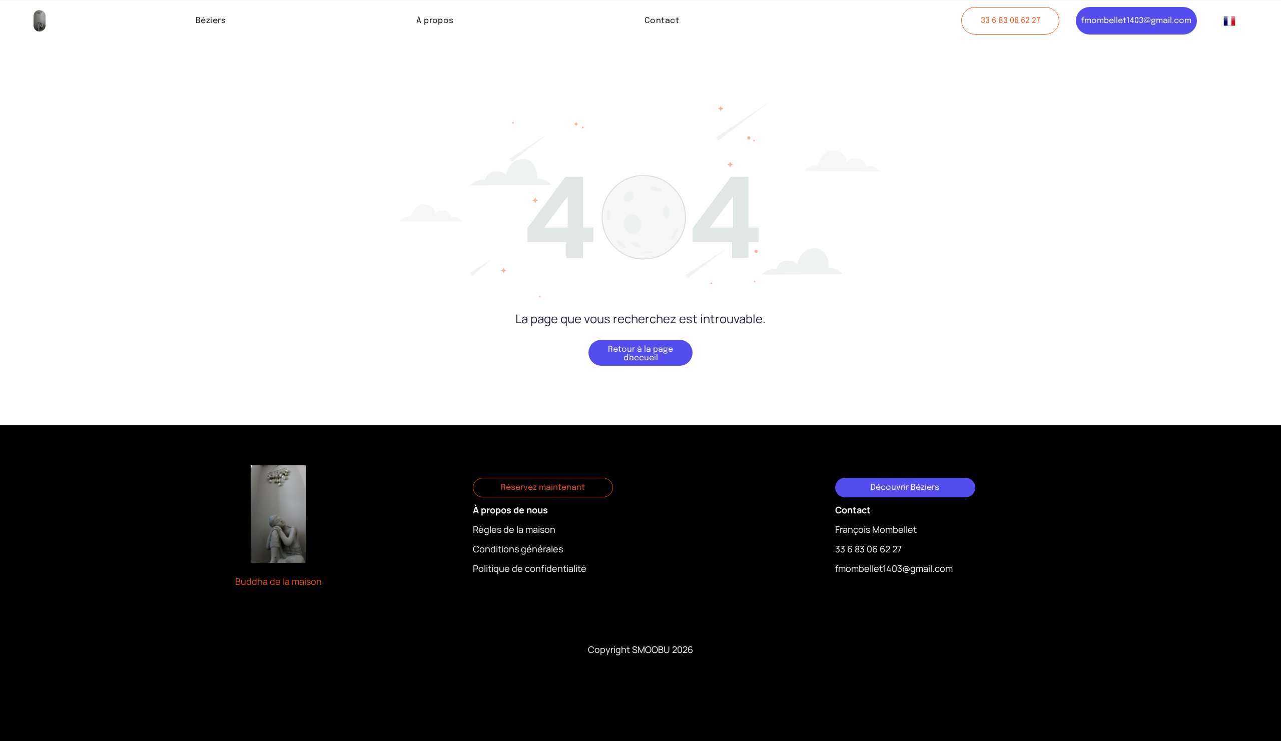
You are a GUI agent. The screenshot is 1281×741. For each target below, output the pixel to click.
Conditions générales (518, 549)
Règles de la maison (514, 529)
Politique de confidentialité (529, 568)
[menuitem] (210, 21)
